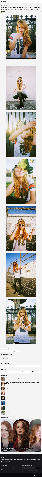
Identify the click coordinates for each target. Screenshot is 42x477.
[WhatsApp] (14, 351)
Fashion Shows (13, 467)
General (2, 469)
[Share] (40, 12)
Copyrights (39, 475)
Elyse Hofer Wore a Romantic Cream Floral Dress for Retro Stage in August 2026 (19, 412)
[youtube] (9, 462)
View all (13, 354)
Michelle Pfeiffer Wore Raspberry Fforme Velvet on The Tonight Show (17, 402)
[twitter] (4, 462)
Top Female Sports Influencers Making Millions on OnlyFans (15, 378)
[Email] (16, 351)
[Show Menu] (1, 1)
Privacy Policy (34, 475)
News (11, 469)
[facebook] (2, 462)
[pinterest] (7, 462)
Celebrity (8, 348)
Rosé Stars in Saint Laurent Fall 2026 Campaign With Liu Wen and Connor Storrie (19, 407)
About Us (26, 475)
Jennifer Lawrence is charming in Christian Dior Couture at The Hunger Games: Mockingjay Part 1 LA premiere (22, 383)
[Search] (40, 1)
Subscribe (38, 468)
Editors (30, 475)
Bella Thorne (5, 5)
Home (1, 5)
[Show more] (19, 351)
